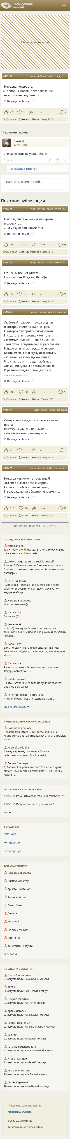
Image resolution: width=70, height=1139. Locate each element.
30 (26, 508)
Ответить (9, 160)
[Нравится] (6, 112)
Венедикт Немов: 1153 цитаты (35, 526)
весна (58, 262)
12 (24, 294)
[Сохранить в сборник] (19, 112)
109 (12, 392)
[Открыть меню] (64, 5)
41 (11, 450)
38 (26, 392)
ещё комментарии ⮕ (17, 706)
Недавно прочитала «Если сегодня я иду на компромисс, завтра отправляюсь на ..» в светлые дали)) (35, 735)
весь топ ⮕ (11, 954)
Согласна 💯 (11, 616)
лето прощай (13, 851)
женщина (62, 409)
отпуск (60, 76)
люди (49, 468)
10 (24, 450)
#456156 (7, 76)
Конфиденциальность (19, 1111)
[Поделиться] (31, 112)
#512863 (7, 312)
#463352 (7, 262)
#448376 (7, 409)
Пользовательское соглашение (24, 1105)
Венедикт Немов (18, 101)
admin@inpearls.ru (33, 1127)
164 (12, 244)
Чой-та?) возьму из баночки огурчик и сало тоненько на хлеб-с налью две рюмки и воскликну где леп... (35, 631)
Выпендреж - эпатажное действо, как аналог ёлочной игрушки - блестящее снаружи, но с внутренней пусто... (32, 588)
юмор (33, 76)
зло (55, 468)
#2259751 (9, 804)
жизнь (51, 76)
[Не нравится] (65, 160)
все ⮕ (7, 812)
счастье (59, 208)
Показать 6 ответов (23, 169)
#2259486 (9, 796)
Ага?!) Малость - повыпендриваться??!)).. (29, 698)
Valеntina (54, 796)
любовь (41, 208)
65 (11, 294)
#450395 (7, 208)
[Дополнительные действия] (40, 112)
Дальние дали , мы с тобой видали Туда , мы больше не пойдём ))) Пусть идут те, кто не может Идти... (34, 651)
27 (11, 112)
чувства (52, 312)
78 (26, 244)
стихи (61, 312)
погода (49, 262)
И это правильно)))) (16, 604)
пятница (10, 834)
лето (65, 262)
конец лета (12, 842)
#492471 (7, 468)
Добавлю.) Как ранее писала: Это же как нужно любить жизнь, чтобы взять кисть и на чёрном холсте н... (33, 770)
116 (12, 508)
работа (42, 76)
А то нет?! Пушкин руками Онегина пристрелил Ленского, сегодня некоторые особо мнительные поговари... (34, 569)
